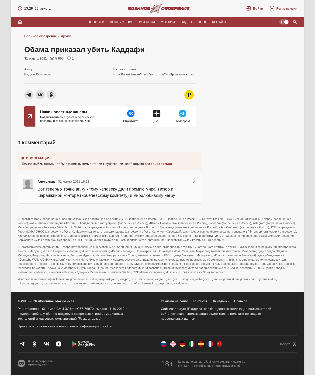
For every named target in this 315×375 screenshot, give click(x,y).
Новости (96, 22)
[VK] (46, 344)
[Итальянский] (191, 344)
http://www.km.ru (126, 74)
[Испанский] (201, 344)
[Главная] (20, 22)
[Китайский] (219, 344)
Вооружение (121, 22)
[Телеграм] (22, 344)
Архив (66, 36)
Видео (186, 22)
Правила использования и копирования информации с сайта (65, 326)
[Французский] (210, 344)
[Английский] (173, 344)
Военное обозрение (40, 36)
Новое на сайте (212, 22)
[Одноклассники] (34, 344)
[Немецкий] (182, 344)
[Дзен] (58, 344)
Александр (46, 181)
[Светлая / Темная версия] (284, 22)
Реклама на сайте (174, 301)
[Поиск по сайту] (295, 22)
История (147, 22)
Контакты (200, 301)
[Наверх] (288, 344)
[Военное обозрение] (159, 8)
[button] (255, 8)
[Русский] (163, 344)
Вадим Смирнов (37, 74)
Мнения (168, 22)
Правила (240, 301)
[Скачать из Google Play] (83, 344)
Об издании (220, 301)
